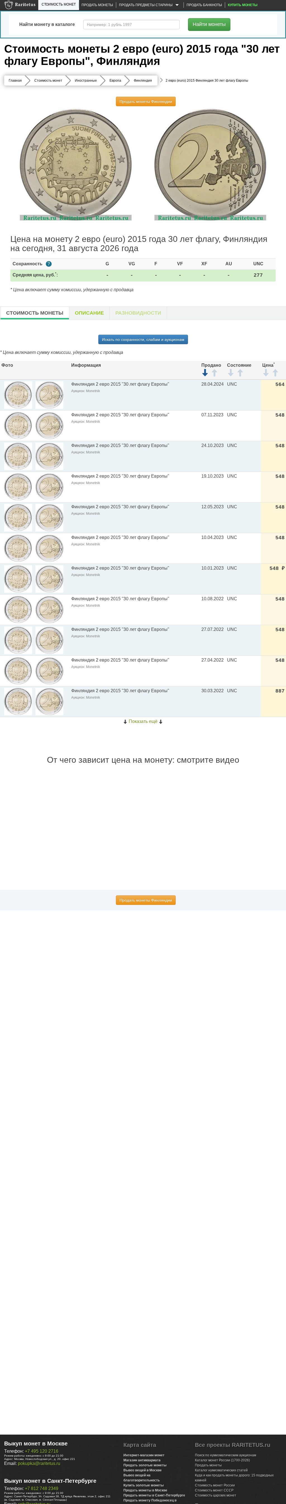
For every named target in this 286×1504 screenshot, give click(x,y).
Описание (89, 313)
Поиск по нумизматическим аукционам (225, 1455)
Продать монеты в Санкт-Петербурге (154, 1495)
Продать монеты (97, 5)
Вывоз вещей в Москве (142, 1470)
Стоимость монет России (215, 1485)
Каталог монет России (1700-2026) (222, 1460)
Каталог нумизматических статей (221, 1470)
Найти (209, 24)
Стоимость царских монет (215, 1495)
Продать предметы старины (146, 5)
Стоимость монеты (34, 313)
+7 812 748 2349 (41, 1488)
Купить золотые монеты (143, 1485)
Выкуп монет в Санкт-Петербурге (50, 1481)
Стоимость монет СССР (214, 1490)
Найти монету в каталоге (47, 24)
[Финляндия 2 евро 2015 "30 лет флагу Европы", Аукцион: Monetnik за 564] (18, 394)
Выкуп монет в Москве (36, 1443)
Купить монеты (243, 5)
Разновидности (138, 313)
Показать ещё (143, 721)
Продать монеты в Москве (145, 1490)
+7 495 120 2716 (41, 1451)
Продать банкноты (204, 5)
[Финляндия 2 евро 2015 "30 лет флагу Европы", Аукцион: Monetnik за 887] (18, 701)
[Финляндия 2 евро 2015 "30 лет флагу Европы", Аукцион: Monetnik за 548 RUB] (18, 578)
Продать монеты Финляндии (146, 101)
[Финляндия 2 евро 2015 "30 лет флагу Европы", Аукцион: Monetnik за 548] (18, 425)
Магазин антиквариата (142, 1460)
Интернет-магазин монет (144, 1455)
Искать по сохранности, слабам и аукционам (143, 339)
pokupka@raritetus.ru (39, 1463)
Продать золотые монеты (144, 1465)
